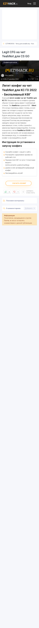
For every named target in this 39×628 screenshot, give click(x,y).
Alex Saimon (9, 75)
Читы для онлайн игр (23, 43)
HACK (10, 3)
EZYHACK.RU (10, 43)
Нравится (9, 192)
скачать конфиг (19, 183)
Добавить (30, 192)
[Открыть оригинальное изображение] (19, 71)
